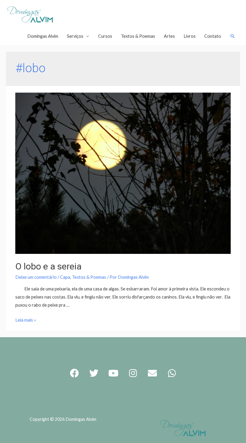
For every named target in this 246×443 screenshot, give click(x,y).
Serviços (75, 36)
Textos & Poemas (138, 36)
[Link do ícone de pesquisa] (233, 36)
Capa (65, 277)
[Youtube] (113, 373)
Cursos (105, 36)
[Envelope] (152, 373)
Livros (190, 36)
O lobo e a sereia (48, 266)
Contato (212, 36)
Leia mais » (25, 320)
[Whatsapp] (172, 373)
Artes (169, 36)
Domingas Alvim (42, 36)
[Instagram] (133, 373)
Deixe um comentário (36, 277)
